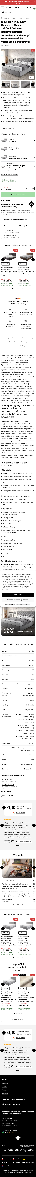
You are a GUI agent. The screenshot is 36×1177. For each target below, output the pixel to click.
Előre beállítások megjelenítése (18, 600)
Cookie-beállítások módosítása (21, 1172)
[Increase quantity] (33, 188)
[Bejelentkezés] (30, 8)
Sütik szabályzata (10, 604)
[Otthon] (12, 7)
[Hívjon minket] (27, 8)
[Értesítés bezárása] (34, 1)
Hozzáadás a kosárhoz (18, 195)
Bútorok (7, 18)
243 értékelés (20, 812)
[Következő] (32, 64)
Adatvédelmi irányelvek (23, 604)
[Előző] (3, 64)
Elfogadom (18, 595)
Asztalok (5, 1094)
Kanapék (5, 1083)
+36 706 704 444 (9, 230)
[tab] (12, 288)
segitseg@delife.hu (10, 235)
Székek (4, 1086)
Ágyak (14, 18)
